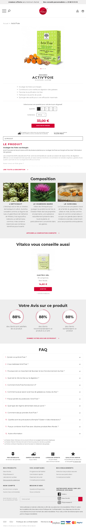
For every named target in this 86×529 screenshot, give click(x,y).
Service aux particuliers (64, 474)
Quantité (32, 109)
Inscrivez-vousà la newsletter (10, 499)
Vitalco (64, 494)
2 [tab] (43, 69)
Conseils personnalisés (37, 480)
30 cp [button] (40, 115)
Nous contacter (35, 492)
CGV (4, 522)
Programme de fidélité (37, 471)
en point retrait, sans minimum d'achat (53, 459)
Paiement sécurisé (36, 477)
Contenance (31, 115)
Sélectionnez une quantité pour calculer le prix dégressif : (43, 104)
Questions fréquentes (37, 489)
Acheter (43, 289)
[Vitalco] (43, 13)
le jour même (33, 458)
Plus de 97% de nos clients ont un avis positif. (72, 459)
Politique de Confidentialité (52, 509)
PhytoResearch (8, 474)
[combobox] (41, 115)
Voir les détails (43, 133)
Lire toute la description (14, 169)
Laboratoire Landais (10, 477)
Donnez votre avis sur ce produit (42, 338)
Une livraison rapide (36, 474)
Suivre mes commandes (11, 492)
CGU (11, 522)
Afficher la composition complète (41, 233)
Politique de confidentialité (27, 522)
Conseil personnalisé (63, 477)
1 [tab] (41, 69)
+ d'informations (43, 293)
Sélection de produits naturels (66, 471)
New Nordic (43, 75)
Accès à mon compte (10, 489)
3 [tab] (45, 69)
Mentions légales (47, 522)
